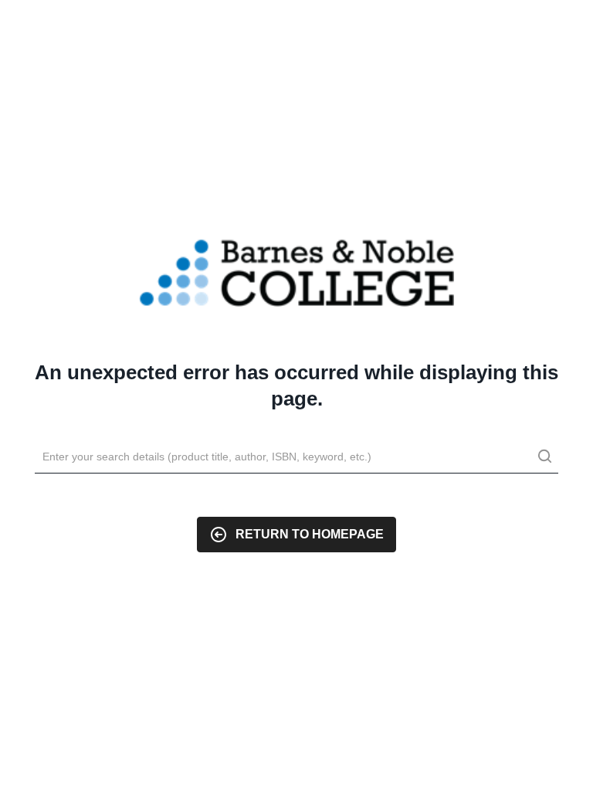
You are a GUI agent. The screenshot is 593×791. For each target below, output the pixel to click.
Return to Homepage (310, 534)
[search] (544, 458)
